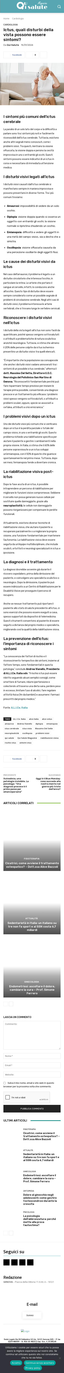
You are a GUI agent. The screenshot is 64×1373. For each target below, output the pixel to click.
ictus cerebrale (12, 728)
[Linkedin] (30, 1262)
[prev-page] (5, 1004)
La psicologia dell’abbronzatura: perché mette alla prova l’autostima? (39, 1220)
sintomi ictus (25, 742)
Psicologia (28, 1212)
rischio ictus (10, 742)
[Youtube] (22, 1262)
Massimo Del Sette (44, 728)
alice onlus (47, 719)
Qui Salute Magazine (27, 738)
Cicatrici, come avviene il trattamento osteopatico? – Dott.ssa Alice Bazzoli (32, 864)
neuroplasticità (12, 733)
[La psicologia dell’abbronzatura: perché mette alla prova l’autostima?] (12, 1219)
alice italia (34, 719)
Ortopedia (28, 1191)
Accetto (16, 1362)
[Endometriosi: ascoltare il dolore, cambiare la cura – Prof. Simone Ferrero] (32, 966)
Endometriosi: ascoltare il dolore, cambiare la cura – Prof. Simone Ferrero (32, 990)
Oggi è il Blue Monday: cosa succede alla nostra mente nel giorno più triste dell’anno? (48, 783)
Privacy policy (32, 1368)
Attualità (31, 918)
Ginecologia (31, 982)
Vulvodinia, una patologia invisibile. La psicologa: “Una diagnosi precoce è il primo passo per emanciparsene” (16, 785)
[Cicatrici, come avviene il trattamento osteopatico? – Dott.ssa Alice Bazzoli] (32, 840)
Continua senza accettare (40, 1362)
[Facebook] (6, 1262)
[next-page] (11, 1004)
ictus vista (27, 728)
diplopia (39, 723)
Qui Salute (13, 45)
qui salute (9, 738)
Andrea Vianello (24, 723)
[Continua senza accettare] (59, 1358)
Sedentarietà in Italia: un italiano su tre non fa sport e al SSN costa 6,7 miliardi (32, 926)
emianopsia (52, 723)
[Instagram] (14, 1262)
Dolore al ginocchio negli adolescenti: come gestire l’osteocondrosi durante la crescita (40, 1199)
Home (6, 18)
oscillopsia (27, 733)
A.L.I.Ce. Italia (19, 719)
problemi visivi (42, 733)
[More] (43, 54)
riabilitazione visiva (49, 738)
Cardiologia (18, 18)
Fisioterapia (31, 859)
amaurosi (9, 723)
